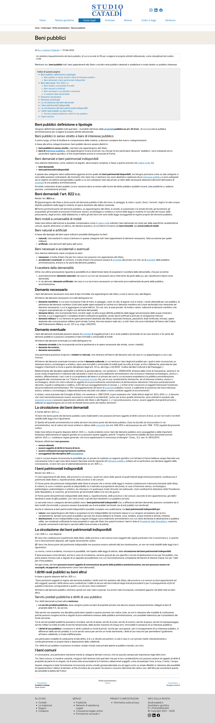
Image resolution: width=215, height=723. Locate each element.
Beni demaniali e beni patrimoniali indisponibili (64, 80)
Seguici (42, 708)
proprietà (39, 182)
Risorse (128, 20)
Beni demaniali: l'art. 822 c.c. (55, 83)
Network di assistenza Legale (87, 707)
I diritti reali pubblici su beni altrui (56, 111)
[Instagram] (151, 10)
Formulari (110, 20)
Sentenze (170, 20)
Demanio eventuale (50, 99)
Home (43, 20)
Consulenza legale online (89, 711)
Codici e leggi (148, 20)
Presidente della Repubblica (153, 521)
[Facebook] (161, 10)
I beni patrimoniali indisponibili (55, 105)
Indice (107, 683)
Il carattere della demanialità (57, 94)
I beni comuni (47, 116)
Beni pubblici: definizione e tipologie (58, 74)
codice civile (144, 163)
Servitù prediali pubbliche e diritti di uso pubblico (65, 113)
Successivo (173, 683)
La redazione (45, 705)
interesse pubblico (152, 177)
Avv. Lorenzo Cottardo (48, 50)
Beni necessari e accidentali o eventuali (62, 91)
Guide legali (89, 20)
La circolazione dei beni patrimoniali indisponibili (64, 108)
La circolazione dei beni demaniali (57, 102)
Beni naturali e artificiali (54, 88)
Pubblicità (81, 702)
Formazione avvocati (87, 713)
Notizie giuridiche (64, 20)
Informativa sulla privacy (126, 702)
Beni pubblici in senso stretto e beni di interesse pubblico (69, 77)
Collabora (43, 711)
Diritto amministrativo (61, 28)
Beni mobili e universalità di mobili (59, 86)
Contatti (42, 702)
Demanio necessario (51, 97)
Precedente (42, 683)
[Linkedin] (156, 10)
